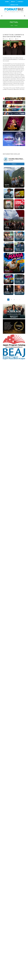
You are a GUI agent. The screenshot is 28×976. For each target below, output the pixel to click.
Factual (12, 38)
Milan (17, 38)
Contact (20, 1)
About (13, 1)
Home (7, 1)
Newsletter (14, 4)
